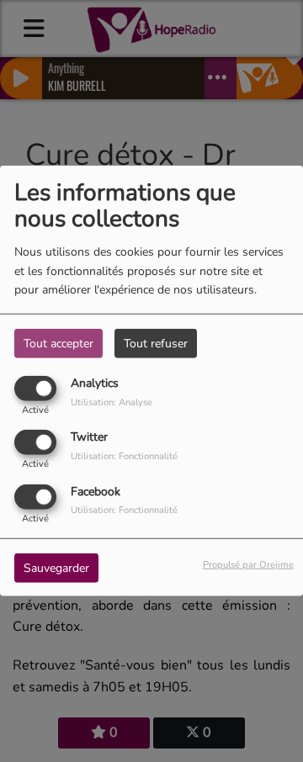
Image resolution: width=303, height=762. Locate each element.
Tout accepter (58, 344)
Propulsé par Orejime (248, 564)
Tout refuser (156, 344)
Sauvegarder (56, 567)
